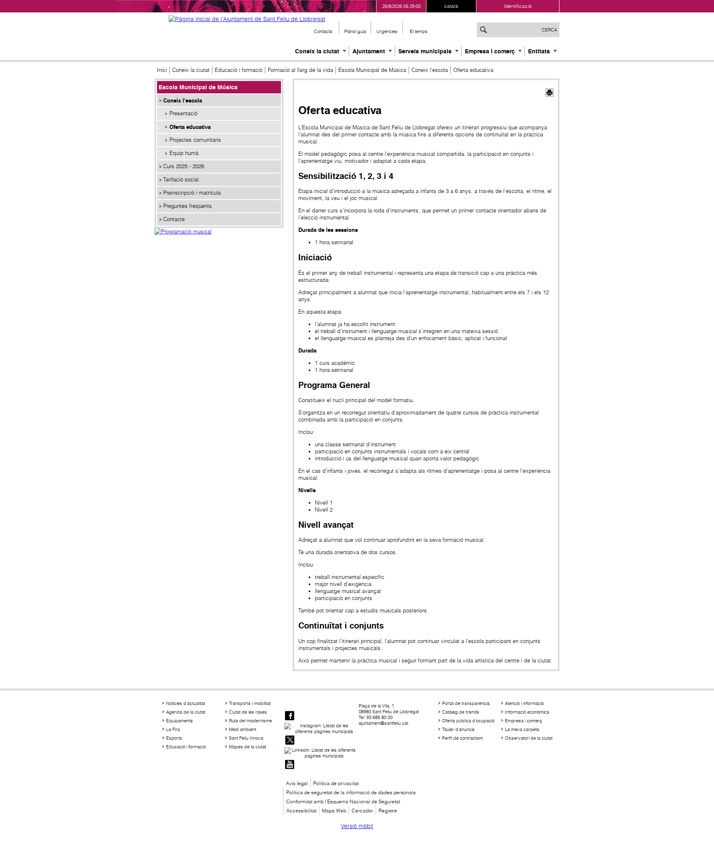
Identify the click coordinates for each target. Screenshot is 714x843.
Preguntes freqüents (187, 206)
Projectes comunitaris (195, 139)
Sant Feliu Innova (246, 738)
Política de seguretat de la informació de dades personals (351, 792)
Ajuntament (368, 51)
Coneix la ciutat (317, 51)
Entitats (539, 51)
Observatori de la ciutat (528, 738)
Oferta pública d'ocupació (468, 721)
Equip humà (183, 153)
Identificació (518, 6)
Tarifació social (181, 179)
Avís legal (297, 783)
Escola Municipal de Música (372, 70)
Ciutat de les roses (248, 712)
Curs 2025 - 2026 (183, 166)
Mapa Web (334, 810)
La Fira (173, 729)
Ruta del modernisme (250, 721)
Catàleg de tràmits (460, 712)
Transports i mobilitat (250, 703)
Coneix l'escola (430, 70)
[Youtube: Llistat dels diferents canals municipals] (289, 765)
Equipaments (179, 721)
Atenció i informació (524, 703)
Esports (174, 738)
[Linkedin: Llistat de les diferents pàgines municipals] (320, 753)
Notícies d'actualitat (185, 703)
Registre (387, 810)
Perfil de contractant (462, 738)
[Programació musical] (219, 240)
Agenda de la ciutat (185, 712)
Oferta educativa (190, 127)
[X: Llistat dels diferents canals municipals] (289, 741)
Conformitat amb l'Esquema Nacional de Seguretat (343, 801)
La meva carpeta (522, 729)
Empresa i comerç (490, 51)
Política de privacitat (336, 783)
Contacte (174, 219)
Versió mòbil (357, 826)
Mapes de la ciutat (247, 747)
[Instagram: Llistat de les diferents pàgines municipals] (320, 728)
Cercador (362, 810)
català (451, 6)
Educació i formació (238, 70)
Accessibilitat (301, 810)
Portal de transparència (466, 703)
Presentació (183, 113)
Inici (162, 70)
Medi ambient (242, 729)
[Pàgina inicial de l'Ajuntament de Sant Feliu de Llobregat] (247, 19)
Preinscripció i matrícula (192, 192)
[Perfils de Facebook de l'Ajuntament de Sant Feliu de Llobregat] (289, 716)
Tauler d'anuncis (458, 729)
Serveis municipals (425, 51)
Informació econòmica (527, 712)
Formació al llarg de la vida (300, 70)
